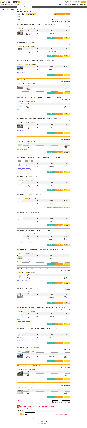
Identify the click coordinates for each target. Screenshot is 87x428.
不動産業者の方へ (83, 4)
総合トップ (61, 4)
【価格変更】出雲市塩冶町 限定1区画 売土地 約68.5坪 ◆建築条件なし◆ (35, 268)
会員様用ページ (50, 418)
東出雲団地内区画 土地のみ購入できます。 (28, 383)
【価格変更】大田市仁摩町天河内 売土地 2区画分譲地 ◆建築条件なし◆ (34, 118)
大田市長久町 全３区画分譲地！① (26, 212)
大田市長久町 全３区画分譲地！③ (26, 194)
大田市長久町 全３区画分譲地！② (26, 176)
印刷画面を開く (51, 37)
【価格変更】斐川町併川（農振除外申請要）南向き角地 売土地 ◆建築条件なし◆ (36, 249)
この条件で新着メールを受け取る (63, 14)
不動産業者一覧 (75, 4)
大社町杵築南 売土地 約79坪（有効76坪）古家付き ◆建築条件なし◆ (34, 157)
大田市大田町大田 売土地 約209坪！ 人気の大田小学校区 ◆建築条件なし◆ (36, 307)
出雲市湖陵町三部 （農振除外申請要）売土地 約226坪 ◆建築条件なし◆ (35, 137)
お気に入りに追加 (60, 37)
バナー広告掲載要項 (33, 418)
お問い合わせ (84, 1)
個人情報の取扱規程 (42, 418)
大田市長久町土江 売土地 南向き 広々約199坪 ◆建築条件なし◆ (33, 328)
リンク (56, 418)
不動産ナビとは (68, 4)
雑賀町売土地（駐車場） (24, 42)
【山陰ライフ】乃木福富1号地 (25, 288)
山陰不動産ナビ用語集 (77, 1)
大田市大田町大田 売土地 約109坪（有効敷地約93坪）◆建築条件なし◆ (34, 230)
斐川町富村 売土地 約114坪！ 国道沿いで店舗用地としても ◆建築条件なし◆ (36, 97)
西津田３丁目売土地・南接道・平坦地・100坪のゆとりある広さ (32, 60)
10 (66, 21)
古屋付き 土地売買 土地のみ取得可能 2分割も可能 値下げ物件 (33, 24)
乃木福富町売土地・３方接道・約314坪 (27, 79)
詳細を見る (66, 37)
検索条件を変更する (31, 14)
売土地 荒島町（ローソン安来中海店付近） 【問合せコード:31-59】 (33, 365)
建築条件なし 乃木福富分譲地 (25, 347)
